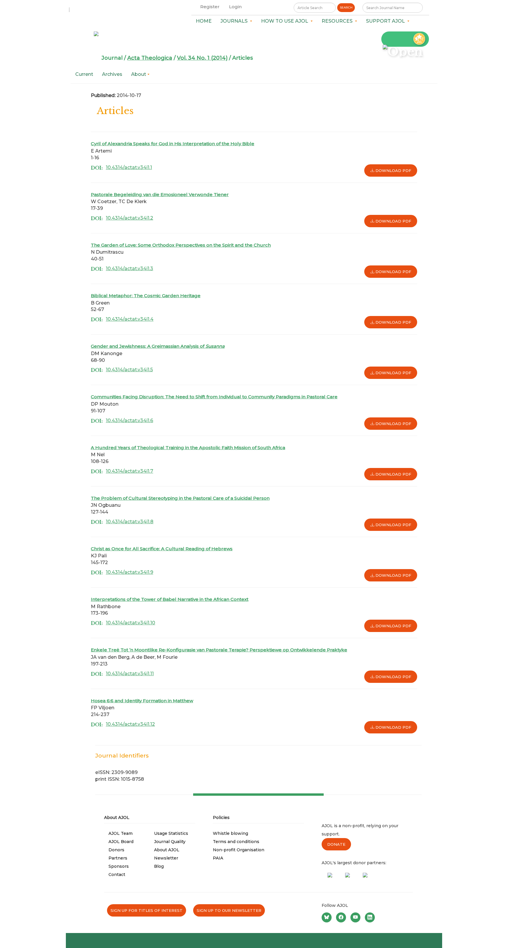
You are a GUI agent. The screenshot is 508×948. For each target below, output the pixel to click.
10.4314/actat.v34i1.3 (129, 268)
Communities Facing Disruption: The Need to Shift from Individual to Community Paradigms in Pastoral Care (214, 396)
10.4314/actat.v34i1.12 (130, 724)
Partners (117, 858)
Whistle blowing (230, 833)
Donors (116, 849)
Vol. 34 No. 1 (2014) (202, 58)
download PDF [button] (392, 170)
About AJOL (166, 849)
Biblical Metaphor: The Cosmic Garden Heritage (145, 295)
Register (210, 6)
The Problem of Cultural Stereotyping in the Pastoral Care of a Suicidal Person (180, 498)
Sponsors (118, 866)
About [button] (139, 74)
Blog (159, 866)
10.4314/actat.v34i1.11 (130, 673)
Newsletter (166, 858)
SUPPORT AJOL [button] (386, 21)
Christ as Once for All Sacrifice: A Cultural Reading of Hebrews (162, 548)
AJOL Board (120, 841)
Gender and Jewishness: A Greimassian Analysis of (158, 346)
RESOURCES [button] (338, 21)
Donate (336, 844)
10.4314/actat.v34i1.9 (129, 572)
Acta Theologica (149, 58)
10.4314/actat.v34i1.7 (129, 471)
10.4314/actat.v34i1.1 (129, 167)
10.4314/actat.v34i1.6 (129, 420)
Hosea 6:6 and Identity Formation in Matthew (142, 700)
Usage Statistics (171, 833)
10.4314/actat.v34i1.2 (129, 218)
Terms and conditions (236, 841)
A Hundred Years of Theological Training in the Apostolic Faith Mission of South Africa (188, 447)
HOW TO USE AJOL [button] (285, 21)
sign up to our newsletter (229, 910)
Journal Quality (170, 841)
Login (235, 6)
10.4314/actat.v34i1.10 (130, 623)
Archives (112, 74)
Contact (116, 874)
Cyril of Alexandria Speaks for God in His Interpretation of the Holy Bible (172, 143)
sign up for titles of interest (147, 910)
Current (84, 74)
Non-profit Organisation (238, 849)
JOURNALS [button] (235, 21)
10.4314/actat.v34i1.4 (129, 319)
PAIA (218, 858)
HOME (204, 21)
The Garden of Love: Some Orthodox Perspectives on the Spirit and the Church (181, 245)
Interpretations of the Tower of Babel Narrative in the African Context (169, 599)
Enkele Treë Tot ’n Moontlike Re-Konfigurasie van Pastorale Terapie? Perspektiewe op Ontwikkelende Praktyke (219, 650)
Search (346, 7)
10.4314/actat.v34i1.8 (129, 521)
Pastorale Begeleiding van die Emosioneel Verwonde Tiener (160, 194)
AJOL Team (120, 833)
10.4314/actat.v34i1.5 (129, 369)
